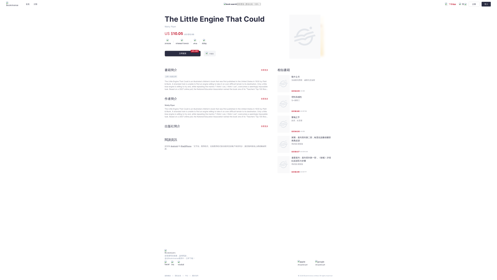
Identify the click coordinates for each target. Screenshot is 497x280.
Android (174, 146)
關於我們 (195, 276)
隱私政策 (178, 276)
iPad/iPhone (186, 146)
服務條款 (168, 276)
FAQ (186, 276)
